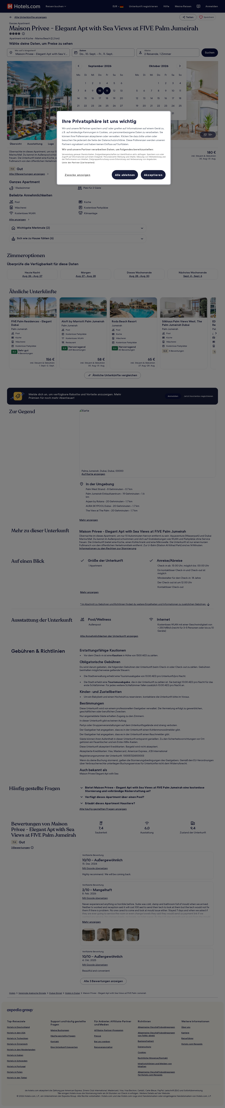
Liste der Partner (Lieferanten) (78, 162)
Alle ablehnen (125, 175)
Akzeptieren (153, 175)
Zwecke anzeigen (77, 175)
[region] (114, 148)
